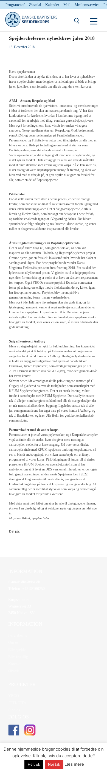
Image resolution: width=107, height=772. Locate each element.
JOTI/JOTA (17, 703)
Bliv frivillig (18, 657)
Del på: (14, 531)
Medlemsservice (87, 5)
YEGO (13, 696)
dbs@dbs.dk (30, 582)
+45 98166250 (33, 589)
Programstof (15, 5)
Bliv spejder (17, 650)
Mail (67, 5)
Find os (14, 710)
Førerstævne (17, 635)
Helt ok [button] (34, 764)
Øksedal (35, 5)
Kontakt (14, 664)
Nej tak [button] (54, 764)
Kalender (52, 5)
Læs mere (74, 764)
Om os (13, 642)
